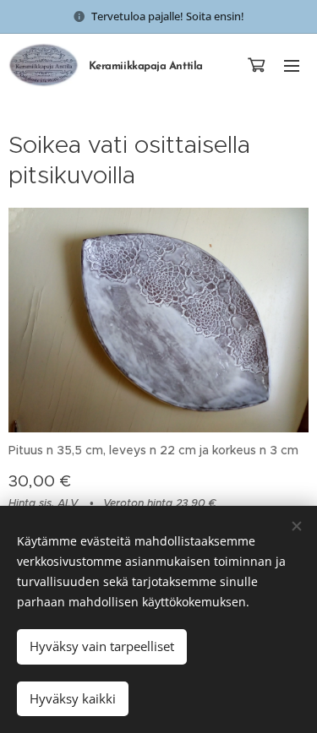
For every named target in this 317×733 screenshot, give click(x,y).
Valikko (292, 65)
